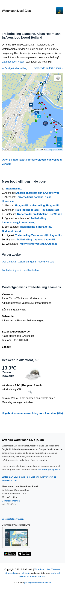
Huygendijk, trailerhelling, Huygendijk (37, 205)
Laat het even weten (13, 61)
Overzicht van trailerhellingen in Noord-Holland (28, 261)
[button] (54, 131)
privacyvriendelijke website (37, 583)
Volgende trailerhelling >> (48, 68)
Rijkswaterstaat (55, 149)
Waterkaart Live (42, 569)
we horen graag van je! (49, 469)
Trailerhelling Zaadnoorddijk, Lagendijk (38, 235)
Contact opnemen (11, 500)
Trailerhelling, (14, 188)
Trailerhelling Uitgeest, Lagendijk (36, 239)
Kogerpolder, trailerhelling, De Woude (39, 214)
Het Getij (25, 573)
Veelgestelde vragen (13, 519)
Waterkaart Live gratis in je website (20, 477)
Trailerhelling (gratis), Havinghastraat (37, 210)
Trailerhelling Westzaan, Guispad (37, 243)
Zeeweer (55, 569)
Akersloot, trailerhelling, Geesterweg (37, 192)
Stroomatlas (11, 573)
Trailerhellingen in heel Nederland (21, 270)
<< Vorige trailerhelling (14, 68)
